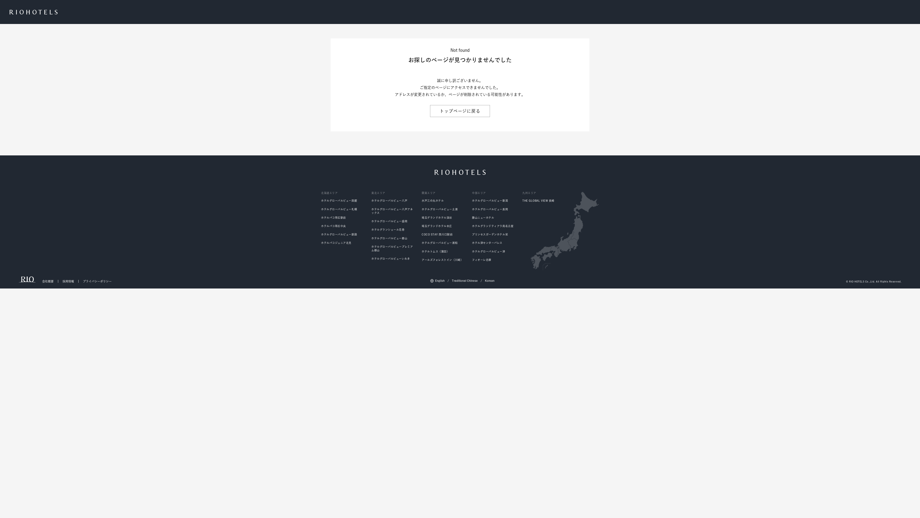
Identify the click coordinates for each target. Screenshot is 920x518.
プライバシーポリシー (97, 281)
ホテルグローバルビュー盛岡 (389, 221)
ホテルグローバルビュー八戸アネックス (392, 211)
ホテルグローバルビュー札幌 (339, 209)
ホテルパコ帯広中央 (333, 226)
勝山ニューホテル (483, 217)
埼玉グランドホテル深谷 (437, 217)
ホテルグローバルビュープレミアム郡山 (392, 248)
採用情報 (68, 281)
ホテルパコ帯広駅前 (333, 217)
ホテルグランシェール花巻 (388, 229)
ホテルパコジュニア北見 (336, 242)
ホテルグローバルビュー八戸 (389, 200)
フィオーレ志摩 (481, 260)
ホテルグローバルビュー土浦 (440, 209)
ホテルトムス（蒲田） (435, 251)
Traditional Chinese (465, 280)
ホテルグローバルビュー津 (488, 251)
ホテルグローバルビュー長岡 (490, 209)
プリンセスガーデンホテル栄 (490, 234)
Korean (489, 280)
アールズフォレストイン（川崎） (442, 260)
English (440, 280)
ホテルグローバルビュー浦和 (440, 242)
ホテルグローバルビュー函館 (339, 200)
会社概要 (48, 281)
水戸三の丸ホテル (433, 200)
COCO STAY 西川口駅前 (437, 234)
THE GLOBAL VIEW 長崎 (538, 200)
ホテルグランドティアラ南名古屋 (492, 226)
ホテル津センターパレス (487, 242)
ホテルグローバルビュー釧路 (339, 234)
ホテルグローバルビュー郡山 (389, 238)
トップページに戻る (460, 111)
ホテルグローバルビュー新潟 (490, 200)
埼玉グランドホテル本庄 (437, 226)
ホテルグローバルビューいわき (390, 258)
